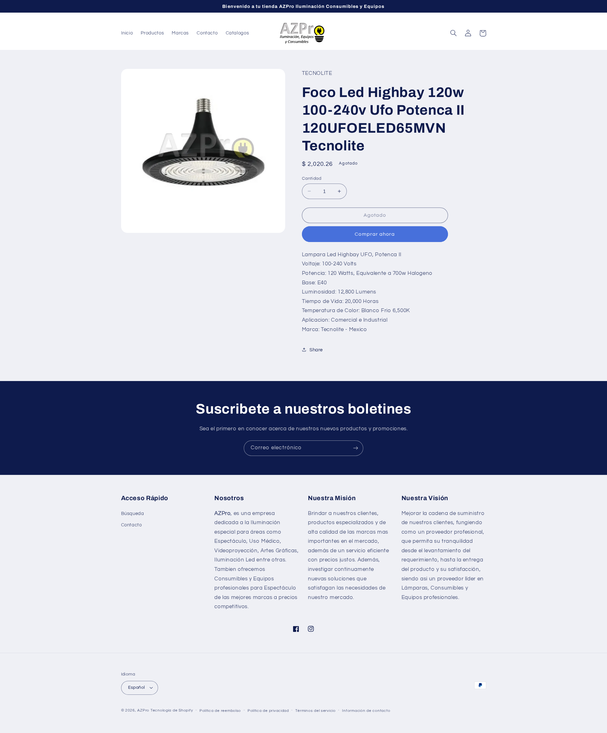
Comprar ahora (375, 233)
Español (136, 687)
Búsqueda (132, 513)
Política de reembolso (220, 710)
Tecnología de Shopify (171, 710)
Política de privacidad (268, 710)
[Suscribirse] (355, 448)
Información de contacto (366, 710)
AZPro (143, 710)
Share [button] (316, 349)
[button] (453, 33)
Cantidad (311, 178)
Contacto (131, 525)
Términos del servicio (315, 710)
